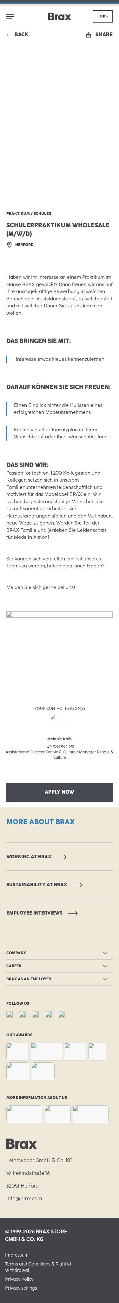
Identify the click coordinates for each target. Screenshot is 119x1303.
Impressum (17, 1255)
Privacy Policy (19, 1279)
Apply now (59, 792)
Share (104, 34)
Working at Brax (28, 857)
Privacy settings (21, 1288)
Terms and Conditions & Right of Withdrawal (38, 1267)
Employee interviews (34, 913)
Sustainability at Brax (36, 885)
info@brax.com (24, 1199)
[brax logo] (59, 16)
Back (22, 34)
